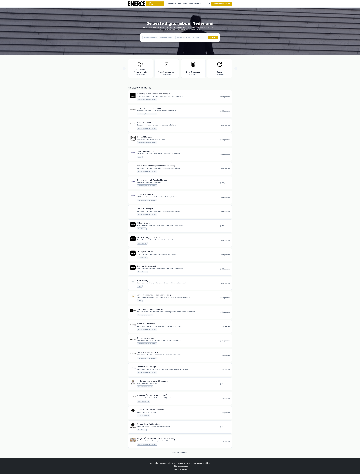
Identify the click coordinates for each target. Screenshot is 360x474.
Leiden (164, 139)
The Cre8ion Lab (142, 312)
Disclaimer (172, 463)
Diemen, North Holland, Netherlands (163, 441)
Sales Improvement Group (145, 283)
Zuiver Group (141, 326)
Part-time (148, 111)
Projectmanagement (145, 315)
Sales (139, 157)
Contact (163, 463)
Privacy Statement (185, 463)
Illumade (140, 111)
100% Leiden (141, 139)
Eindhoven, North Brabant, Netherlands (166, 197)
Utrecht (153, 412)
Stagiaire (147, 441)
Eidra (138, 225)
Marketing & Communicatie (147, 100)
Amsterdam (158, 182)
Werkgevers (182, 4)
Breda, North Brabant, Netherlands (175, 283)
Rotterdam (153, 383)
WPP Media (140, 154)
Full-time (155, 96)
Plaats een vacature (222, 4)
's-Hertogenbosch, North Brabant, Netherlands (180, 312)
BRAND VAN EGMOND (143, 96)
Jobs (156, 463)
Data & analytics (143, 401)
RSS (151, 463)
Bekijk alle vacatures (179, 452)
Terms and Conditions (202, 463)
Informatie (198, 4)
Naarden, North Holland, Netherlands (171, 96)
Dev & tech (142, 229)
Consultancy (142, 243)
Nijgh (138, 383)
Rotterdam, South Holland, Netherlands (168, 326)
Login (208, 4)
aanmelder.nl (141, 398)
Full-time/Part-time (153, 139)
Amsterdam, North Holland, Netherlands (167, 154)
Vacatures (172, 4)
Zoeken (213, 37)
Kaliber (139, 412)
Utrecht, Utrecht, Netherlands (180, 297)
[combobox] (167, 37)
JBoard (184, 469)
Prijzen (190, 4)
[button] (235, 68)
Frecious (139, 441)
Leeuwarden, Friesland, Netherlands (164, 111)
